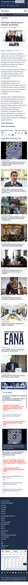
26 (11, 566)
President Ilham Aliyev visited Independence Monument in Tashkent (13, 469)
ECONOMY (4, 507)
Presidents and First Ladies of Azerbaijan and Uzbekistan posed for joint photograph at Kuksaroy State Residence (13, 408)
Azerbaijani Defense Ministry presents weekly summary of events (12, 483)
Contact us (4, 531)
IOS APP (3, 548)
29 (22, 566)
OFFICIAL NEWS (5, 501)
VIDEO (2, 526)
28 (18, 566)
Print (12, 27)
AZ (1, 5)
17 (4, 564)
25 (7, 566)
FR (9, 5)
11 (7, 561)
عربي (14, 5)
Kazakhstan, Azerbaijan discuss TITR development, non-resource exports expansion (12, 272)
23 (25, 564)
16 (25, 561)
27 (15, 566)
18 (7, 564)
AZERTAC (17, 50)
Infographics (5, 524)
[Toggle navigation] (25, 11)
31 (4, 568)
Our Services (5, 537)
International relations (8, 535)
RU (3, 5)
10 (4, 561)
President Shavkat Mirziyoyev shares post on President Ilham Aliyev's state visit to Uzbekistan (13, 164)
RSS (2, 544)
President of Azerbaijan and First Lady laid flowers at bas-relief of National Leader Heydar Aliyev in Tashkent (14, 461)
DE (7, 5)
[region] (14, 445)
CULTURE (3, 513)
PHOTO (3, 528)
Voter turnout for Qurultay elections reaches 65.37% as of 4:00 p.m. (11, 415)
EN (5, 5)
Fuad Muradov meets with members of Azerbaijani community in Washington (12, 245)
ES (11, 5)
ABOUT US (3, 533)
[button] (14, 36)
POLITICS (5, 18)
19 (11, 564)
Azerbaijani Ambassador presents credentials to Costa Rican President (12, 298)
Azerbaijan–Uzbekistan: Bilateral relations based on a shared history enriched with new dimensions (13, 218)
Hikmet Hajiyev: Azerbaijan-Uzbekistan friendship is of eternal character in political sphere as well (14, 191)
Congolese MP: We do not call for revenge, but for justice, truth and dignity (13, 376)
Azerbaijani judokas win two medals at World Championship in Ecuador (12, 490)
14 (18, 561)
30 (25, 566)
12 (11, 561)
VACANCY (3, 539)
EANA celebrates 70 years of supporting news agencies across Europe (13, 350)
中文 (17, 5)
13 (15, 561)
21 (18, 564)
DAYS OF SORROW (5, 522)
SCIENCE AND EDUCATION (8, 516)
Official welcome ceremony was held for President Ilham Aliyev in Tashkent (14, 423)
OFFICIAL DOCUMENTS (7, 503)
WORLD (3, 520)
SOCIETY (3, 511)
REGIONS (3, 509)
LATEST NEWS (7, 392)
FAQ (2, 542)
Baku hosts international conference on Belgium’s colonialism (12, 324)
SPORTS (3, 518)
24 (4, 566)
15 (22, 561)
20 (15, 564)
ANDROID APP (4, 546)
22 (22, 564)
